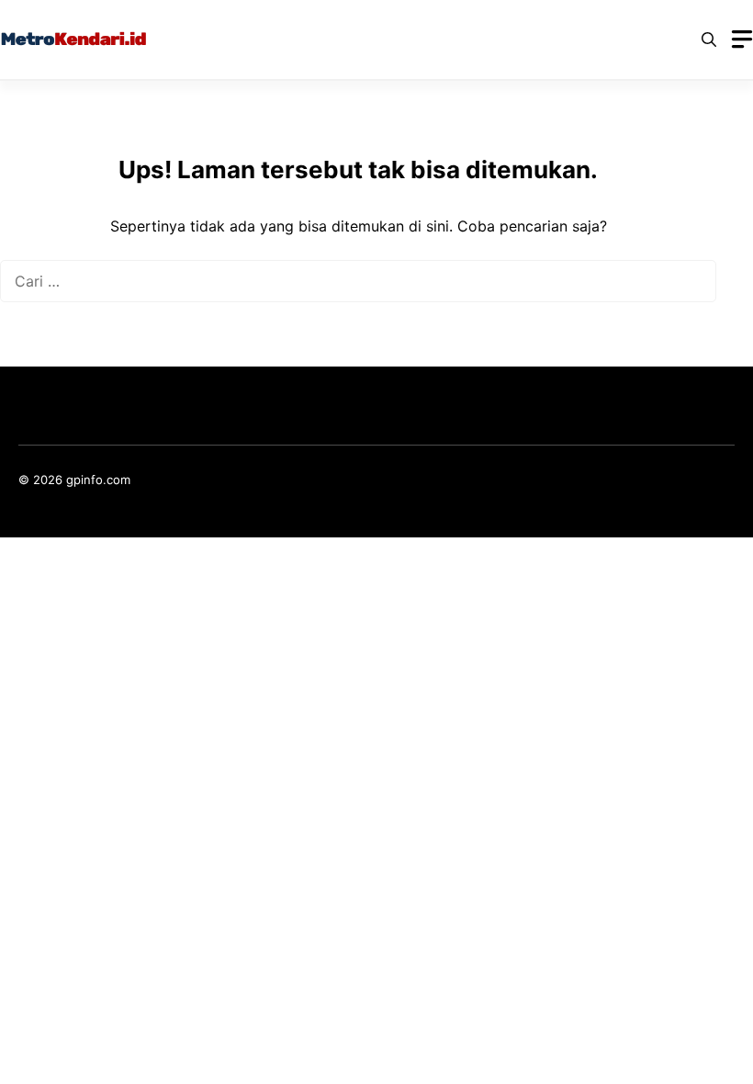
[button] (709, 39)
